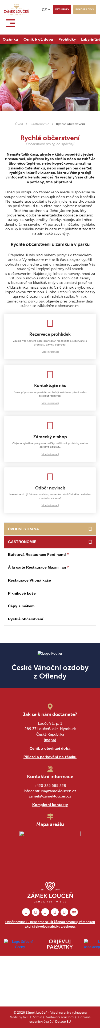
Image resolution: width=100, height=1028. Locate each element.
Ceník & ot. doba (38, 39)
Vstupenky (62, 9)
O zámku (10, 39)
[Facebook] (26, 912)
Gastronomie (40, 124)
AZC (26, 1017)
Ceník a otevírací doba (50, 748)
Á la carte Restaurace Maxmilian (37, 567)
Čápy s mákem (21, 606)
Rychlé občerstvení (25, 619)
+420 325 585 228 (50, 786)
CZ (44, 9)
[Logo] (16, 9)
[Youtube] (64, 912)
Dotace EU (63, 1021)
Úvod (19, 124)
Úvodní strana (23, 529)
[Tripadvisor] (74, 912)
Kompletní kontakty (50, 805)
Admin (37, 1017)
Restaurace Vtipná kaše (29, 580)
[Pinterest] (45, 912)
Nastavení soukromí (60, 1017)
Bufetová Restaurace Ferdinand (37, 554)
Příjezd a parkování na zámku (50, 757)
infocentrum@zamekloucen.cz (50, 791)
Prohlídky (67, 39)
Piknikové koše (22, 593)
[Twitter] (55, 912)
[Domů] (90, 529)
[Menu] (11, 23)
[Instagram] (35, 912)
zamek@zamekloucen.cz (50, 796)
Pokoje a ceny (84, 9)
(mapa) (50, 740)
